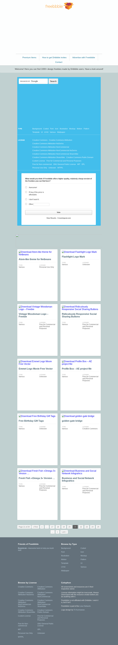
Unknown (52, 168)
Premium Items (29, 57)
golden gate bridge (72, 421)
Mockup (72, 129)
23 (87, 527)
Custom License (38, 161)
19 (64, 527)
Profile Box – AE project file (77, 369)
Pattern (86, 129)
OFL (83, 164)
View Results (51, 218)
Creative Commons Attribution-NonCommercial (50, 147)
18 (58, 527)
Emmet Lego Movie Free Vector (36, 369)
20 (69, 527)
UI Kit (46, 132)
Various (53, 132)
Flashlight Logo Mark (73, 256)
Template (36, 132)
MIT (78, 164)
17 (52, 527)
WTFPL (60, 168)
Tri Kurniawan (79, 610)
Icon (56, 129)
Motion (79, 129)
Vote (58, 212)
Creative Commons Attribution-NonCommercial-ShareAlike (55, 154)
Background (37, 129)
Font (52, 129)
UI (42, 132)
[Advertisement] (59, 33)
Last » (64, 532)
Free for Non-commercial (42, 164)
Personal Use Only (39, 168)
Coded (46, 129)
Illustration (64, 129)
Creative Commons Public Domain (79, 157)
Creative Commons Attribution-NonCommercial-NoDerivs (54, 150)
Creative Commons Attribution (60, 140)
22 (81, 527)
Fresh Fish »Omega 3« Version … (37, 478)
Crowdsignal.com (64, 218)
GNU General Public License (64, 164)
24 (93, 527)
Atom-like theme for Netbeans (35, 259)
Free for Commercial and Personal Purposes (63, 161)
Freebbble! (59, 6)
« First (35, 527)
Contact (58, 62)
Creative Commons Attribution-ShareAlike (48, 157)
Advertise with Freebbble (83, 57)
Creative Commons (39, 140)
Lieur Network (85, 606)
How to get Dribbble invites (54, 57)
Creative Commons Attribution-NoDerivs (48, 144)
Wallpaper (61, 132)
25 (98, 527)
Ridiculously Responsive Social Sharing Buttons (79, 315)
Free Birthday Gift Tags (31, 421)
